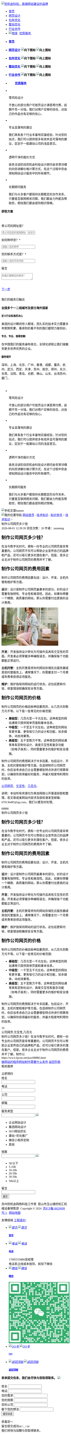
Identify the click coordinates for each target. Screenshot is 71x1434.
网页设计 (14, 15)
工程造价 (19, 1220)
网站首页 (28, 515)
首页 (12, 11)
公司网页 (7, 786)
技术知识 (42, 515)
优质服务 (25, 33)
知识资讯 (56, 515)
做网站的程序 (10, 1062)
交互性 (20, 786)
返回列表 (54, 1062)
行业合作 (14, 28)
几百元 (32, 786)
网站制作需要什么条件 (33, 1062)
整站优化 (14, 24)
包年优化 (14, 20)
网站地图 (15, 1212)
